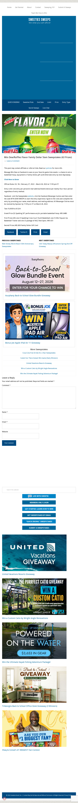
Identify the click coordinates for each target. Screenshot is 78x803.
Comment (6, 385)
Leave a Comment (13, 161)
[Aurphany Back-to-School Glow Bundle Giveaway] (37, 274)
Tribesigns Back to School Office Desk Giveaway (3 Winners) (29, 706)
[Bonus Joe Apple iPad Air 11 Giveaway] (37, 321)
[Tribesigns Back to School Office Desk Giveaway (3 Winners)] (34, 685)
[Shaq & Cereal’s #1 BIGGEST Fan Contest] (34, 729)
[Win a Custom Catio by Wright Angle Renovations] (34, 597)
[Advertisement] (39, 469)
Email (5, 422)
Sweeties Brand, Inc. (16, 795)
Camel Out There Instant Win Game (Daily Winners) (39, 358)
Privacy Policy (68, 795)
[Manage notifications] (4, 798)
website (31, 196)
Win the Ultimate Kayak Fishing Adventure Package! (39, 374)
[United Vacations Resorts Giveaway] (34, 553)
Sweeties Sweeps (39, 20)
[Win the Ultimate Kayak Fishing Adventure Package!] (34, 641)
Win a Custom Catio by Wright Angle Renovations (39, 368)
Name (5, 412)
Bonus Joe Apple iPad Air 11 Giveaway (22, 343)
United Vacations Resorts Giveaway (39, 363)
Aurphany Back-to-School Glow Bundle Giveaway (27, 295)
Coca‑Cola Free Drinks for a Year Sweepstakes (39, 353)
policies (49, 168)
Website (5, 432)
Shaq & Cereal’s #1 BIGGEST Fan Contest (21, 750)
